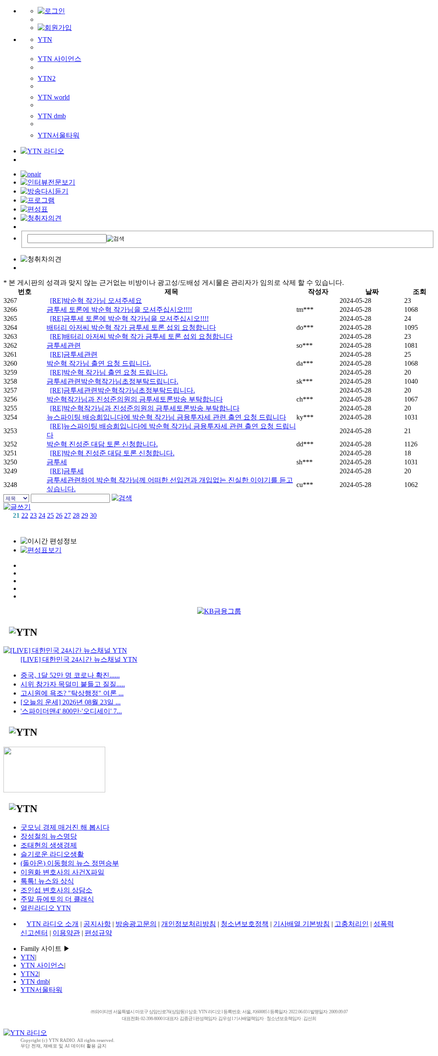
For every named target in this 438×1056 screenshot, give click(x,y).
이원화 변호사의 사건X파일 (62, 872)
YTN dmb (52, 116)
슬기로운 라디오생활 (52, 854)
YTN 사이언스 (59, 58)
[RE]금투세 (67, 471)
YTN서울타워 (59, 135)
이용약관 (66, 932)
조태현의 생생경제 (49, 845)
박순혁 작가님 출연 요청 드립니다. (99, 363)
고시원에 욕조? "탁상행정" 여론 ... (72, 693)
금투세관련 (64, 345)
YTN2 (47, 78)
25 (50, 515)
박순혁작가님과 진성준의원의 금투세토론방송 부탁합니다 (135, 399)
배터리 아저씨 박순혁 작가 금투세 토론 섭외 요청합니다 (131, 327)
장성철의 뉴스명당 (49, 836)
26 (59, 515)
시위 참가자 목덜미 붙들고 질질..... (73, 684)
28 (76, 515)
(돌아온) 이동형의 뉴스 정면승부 (70, 863)
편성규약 (98, 932)
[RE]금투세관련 (74, 354)
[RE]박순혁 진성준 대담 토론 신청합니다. (112, 453)
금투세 (57, 462)
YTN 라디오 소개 (53, 923)
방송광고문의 (136, 923)
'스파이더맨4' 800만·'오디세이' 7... (71, 711)
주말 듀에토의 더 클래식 (57, 899)
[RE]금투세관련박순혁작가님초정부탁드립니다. (122, 390)
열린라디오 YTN (46, 908)
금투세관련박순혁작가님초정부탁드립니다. (112, 381)
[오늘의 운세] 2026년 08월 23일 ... (71, 702)
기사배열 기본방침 (301, 923)
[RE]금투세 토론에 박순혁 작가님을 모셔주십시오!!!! (129, 318)
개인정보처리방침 (188, 923)
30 (93, 515)
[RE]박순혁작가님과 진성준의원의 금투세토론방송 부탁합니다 (145, 408)
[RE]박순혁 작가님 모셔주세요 (96, 300)
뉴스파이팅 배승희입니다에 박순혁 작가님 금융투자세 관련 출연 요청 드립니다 (166, 417)
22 (24, 515)
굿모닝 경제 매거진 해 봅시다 (65, 827)
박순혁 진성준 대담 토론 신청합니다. (102, 444)
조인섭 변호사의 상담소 (56, 890)
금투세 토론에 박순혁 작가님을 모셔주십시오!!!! (119, 309)
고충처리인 (351, 923)
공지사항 (97, 923)
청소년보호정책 (245, 923)
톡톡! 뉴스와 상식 (47, 881)
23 (33, 515)
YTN (45, 39)
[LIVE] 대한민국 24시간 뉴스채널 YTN (79, 659)
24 (41, 515)
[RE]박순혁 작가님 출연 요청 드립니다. (109, 372)
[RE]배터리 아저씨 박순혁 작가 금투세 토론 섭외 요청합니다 (141, 336)
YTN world (54, 97)
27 (67, 515)
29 (84, 515)
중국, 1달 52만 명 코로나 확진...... (70, 675)
